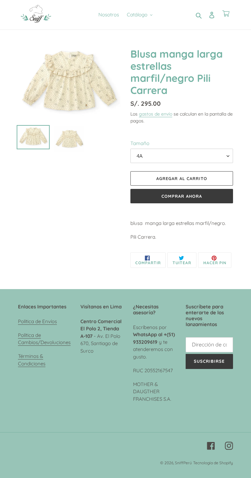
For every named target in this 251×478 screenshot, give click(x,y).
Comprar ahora (181, 196)
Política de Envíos (37, 321)
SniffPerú (183, 462)
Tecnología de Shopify (213, 462)
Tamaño (139, 143)
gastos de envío (155, 114)
